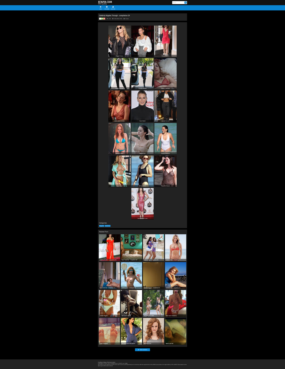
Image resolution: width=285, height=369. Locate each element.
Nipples (101, 226)
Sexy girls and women (105, 2)
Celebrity (107, 226)
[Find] (185, 2)
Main (101, 9)
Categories (106, 9)
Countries (113, 9)
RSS (126, 363)
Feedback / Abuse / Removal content (106, 362)
